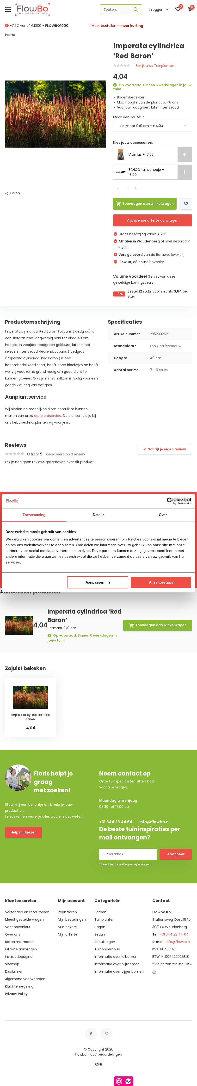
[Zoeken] (136, 9)
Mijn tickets (67, 927)
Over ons (12, 934)
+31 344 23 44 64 (115, 822)
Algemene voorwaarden (25, 979)
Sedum (100, 934)
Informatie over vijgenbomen (119, 971)
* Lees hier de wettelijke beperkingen (125, 864)
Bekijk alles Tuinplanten (155, 65)
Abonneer (176, 854)
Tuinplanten (104, 919)
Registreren (67, 912)
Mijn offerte (67, 934)
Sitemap (12, 964)
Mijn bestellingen (72, 919)
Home (10, 34)
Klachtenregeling (19, 986)
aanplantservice (47, 415)
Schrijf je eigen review (167, 449)
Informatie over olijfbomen (117, 964)
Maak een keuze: (128, 117)
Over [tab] (163, 515)
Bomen (100, 912)
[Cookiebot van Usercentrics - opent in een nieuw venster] (170, 501)
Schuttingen (104, 941)
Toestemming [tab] (34, 515)
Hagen (99, 927)
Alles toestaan (161, 582)
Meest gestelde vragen (24, 919)
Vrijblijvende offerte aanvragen (153, 220)
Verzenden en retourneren (27, 912)
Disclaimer (14, 971)
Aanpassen (95, 582)
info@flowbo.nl (154, 822)
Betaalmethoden (19, 941)
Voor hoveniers (17, 927)
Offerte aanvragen (21, 949)
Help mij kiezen (24, 832)
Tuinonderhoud (107, 949)
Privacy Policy (16, 993)
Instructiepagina (18, 956)
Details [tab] (99, 515)
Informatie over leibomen (115, 956)
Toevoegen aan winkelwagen (148, 203)
